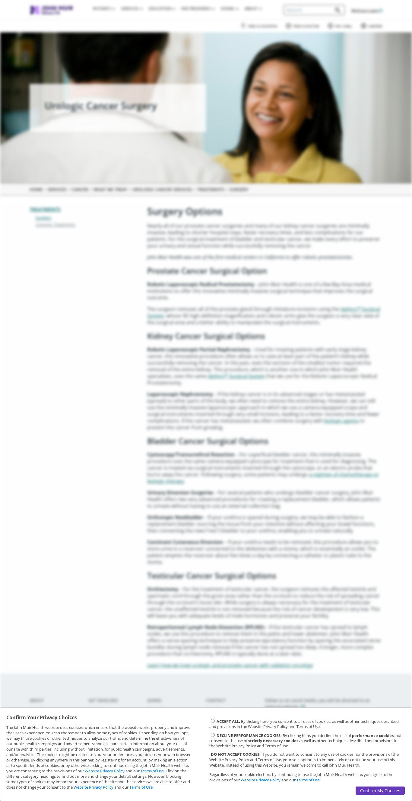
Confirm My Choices (380, 790)
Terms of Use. (153, 771)
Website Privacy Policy (105, 771)
